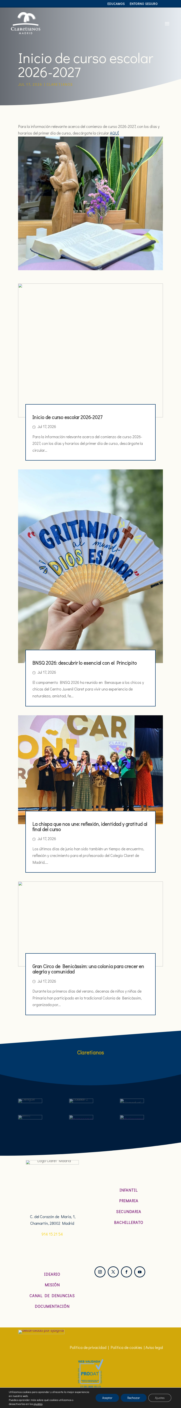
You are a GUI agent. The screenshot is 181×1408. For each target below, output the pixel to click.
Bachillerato (128, 1222)
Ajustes (160, 1398)
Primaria (128, 1200)
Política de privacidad (88, 1347)
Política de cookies (126, 1347)
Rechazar (133, 1398)
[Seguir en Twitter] (113, 1271)
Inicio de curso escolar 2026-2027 (67, 417)
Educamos (116, 4)
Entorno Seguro (144, 4)
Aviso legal (154, 1347)
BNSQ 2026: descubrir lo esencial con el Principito (84, 663)
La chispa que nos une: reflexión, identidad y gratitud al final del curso (89, 826)
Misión (52, 1284)
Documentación (52, 1306)
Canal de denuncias (52, 1295)
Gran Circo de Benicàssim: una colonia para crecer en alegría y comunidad (88, 969)
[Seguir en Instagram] (100, 1271)
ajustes (38, 1404)
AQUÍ (114, 133)
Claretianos (60, 84)
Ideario (52, 1274)
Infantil (129, 1190)
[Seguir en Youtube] (139, 1271)
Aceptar (107, 1398)
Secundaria (128, 1211)
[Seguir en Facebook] (126, 1271)
